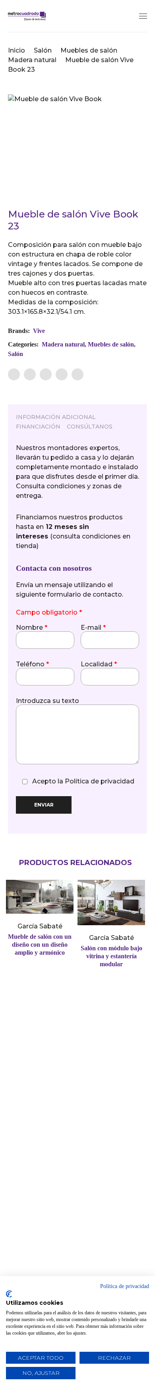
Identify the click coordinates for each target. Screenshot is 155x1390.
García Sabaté (39, 926)
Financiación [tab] (38, 426)
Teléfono (32, 664)
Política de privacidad (99, 781)
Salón (43, 50)
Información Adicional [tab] (56, 417)
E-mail (93, 627)
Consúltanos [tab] (89, 426)
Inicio (16, 50)
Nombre (31, 627)
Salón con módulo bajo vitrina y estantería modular (111, 956)
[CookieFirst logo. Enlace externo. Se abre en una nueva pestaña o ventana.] (9, 1294)
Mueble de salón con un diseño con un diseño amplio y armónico (40, 944)
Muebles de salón (88, 50)
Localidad (99, 664)
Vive (39, 330)
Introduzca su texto (47, 701)
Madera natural (32, 60)
